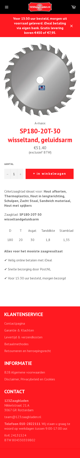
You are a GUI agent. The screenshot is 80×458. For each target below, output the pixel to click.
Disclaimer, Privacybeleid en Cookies (29, 379)
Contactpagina (14, 323)
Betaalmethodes (16, 344)
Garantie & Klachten (19, 330)
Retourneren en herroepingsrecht (27, 351)
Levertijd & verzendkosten (23, 337)
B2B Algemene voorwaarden (24, 372)
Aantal (8, 164)
